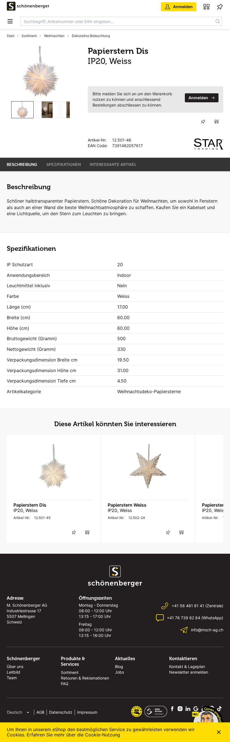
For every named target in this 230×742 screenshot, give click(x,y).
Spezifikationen (63, 164)
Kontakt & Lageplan (187, 666)
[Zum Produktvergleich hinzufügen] (216, 121)
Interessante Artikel (113, 164)
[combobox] (117, 21)
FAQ (64, 683)
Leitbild (13, 672)
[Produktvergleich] (206, 6)
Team (12, 677)
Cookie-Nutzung (102, 735)
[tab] (22, 109)
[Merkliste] (220, 6)
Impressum (87, 712)
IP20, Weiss (25, 510)
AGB (40, 712)
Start (10, 36)
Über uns (15, 666)
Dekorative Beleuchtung (91, 36)
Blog (119, 666)
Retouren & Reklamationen (85, 678)
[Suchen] (217, 21)
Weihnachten (54, 36)
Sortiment (29, 36)
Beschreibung (22, 164)
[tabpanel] (40, 71)
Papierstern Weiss (127, 505)
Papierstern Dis (29, 505)
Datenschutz (60, 712)
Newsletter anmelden (188, 672)
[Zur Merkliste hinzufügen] (203, 121)
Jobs (119, 672)
